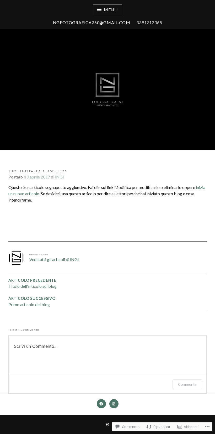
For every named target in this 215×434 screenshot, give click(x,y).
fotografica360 (107, 102)
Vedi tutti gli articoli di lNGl (54, 259)
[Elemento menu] (101, 403)
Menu (111, 9)
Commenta (187, 384)
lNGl (59, 176)
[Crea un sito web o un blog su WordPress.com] (107, 424)
